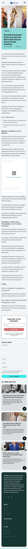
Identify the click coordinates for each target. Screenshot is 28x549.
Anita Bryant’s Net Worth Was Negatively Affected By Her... (13, 396)
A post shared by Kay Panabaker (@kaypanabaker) (15, 193)
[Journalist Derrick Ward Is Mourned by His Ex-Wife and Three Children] (14, 416)
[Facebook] (5, 497)
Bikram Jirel (9, 46)
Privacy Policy (18, 333)
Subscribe (14, 329)
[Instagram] (8, 497)
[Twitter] (11, 497)
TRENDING (6, 30)
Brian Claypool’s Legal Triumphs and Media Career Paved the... (13, 454)
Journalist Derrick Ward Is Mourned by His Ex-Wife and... (12, 425)
